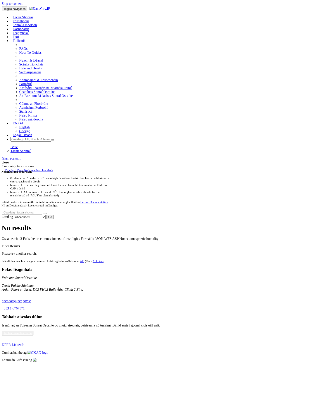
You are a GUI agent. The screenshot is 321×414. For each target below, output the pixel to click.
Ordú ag (7, 217)
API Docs (98, 261)
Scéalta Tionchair (31, 64)
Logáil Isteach (22, 135)
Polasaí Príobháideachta (18, 367)
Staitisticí (25, 111)
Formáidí (25, 84)
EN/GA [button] (18, 123)
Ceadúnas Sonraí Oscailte (37, 92)
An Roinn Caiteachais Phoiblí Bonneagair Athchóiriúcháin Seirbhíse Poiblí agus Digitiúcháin (67, 281)
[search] (45, 213)
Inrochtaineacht (12, 390)
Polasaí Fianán (12, 375)
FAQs (23, 48)
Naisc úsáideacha (31, 119)
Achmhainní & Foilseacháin (38, 80)
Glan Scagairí (11, 158)
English (24, 127)
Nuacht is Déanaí (31, 60)
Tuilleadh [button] (19, 41)
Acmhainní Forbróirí (33, 107)
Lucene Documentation (94, 202)
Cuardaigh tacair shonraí (18, 166)
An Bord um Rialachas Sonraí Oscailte (46, 96)
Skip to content (12, 3)
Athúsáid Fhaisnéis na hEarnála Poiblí (45, 88)
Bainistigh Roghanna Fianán (21, 382)
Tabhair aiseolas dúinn (17, 333)
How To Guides (30, 52)
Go (50, 217)
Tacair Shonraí (20, 151)
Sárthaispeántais (30, 72)
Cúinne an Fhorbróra (33, 103)
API (82, 261)
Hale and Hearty (30, 68)
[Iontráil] (52, 140)
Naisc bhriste (28, 115)
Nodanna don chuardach (38, 170)
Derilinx (60, 360)
